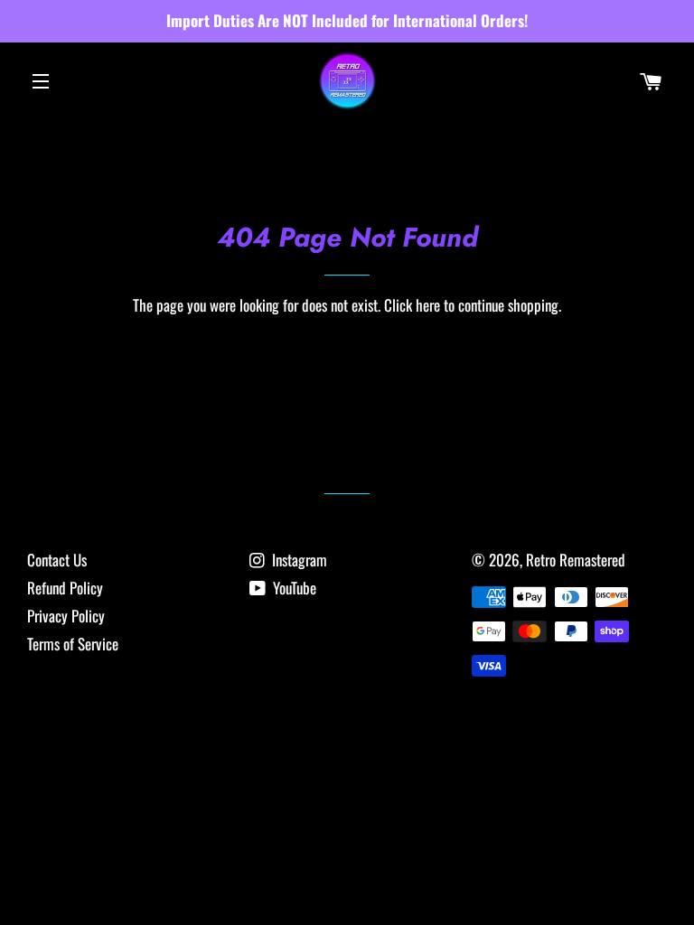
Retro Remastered (575, 559)
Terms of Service (72, 643)
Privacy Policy (66, 615)
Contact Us (57, 559)
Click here (412, 305)
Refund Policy (65, 587)
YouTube (292, 587)
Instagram (297, 559)
